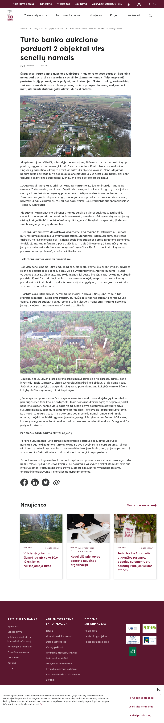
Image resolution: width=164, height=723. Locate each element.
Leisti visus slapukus (141, 706)
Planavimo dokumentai (58, 636)
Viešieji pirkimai (54, 647)
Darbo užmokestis (56, 641)
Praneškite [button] (45, 3)
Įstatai (49, 631)
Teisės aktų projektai (95, 636)
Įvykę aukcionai (56, 29)
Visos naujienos (138, 505)
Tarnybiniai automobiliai (59, 663)
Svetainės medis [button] (139, 4)
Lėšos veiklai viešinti (57, 658)
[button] (159, 689)
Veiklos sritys (15, 631)
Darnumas (13, 657)
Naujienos (96, 15)
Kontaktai (133, 15)
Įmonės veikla (52, 548)
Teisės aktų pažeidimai (97, 641)
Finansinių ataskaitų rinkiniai (61, 652)
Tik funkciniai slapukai (140, 697)
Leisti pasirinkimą (140, 715)
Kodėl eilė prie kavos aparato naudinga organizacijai (85, 561)
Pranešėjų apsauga (18, 652)
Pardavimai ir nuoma (68, 15)
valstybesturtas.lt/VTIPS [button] (107, 3)
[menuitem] (148, 4)
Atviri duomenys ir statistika (61, 669)
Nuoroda (150, 15)
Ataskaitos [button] (63, 3)
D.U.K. (11, 668)
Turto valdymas (34, 15)
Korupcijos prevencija (20, 646)
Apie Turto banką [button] (23, 3)
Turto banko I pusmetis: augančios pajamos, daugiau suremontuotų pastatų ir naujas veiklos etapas (135, 562)
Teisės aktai (91, 631)
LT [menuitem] (148, 4)
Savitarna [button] (81, 3)
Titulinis (23, 29)
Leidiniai (50, 679)
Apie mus (13, 626)
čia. (41, 704)
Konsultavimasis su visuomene (63, 674)
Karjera (114, 15)
